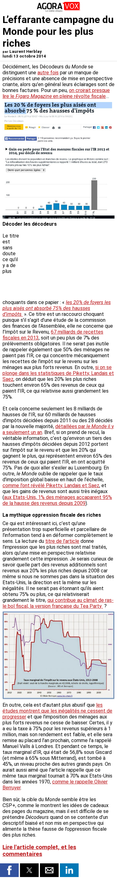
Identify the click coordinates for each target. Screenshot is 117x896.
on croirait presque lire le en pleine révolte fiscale (56, 93)
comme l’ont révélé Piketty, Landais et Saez (50, 485)
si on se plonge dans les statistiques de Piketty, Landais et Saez (58, 373)
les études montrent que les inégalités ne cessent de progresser (57, 711)
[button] (9, 870)
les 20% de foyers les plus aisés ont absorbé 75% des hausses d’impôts (56, 308)
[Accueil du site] (59, 11)
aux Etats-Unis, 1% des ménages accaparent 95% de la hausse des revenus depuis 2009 (57, 500)
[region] (68, 265)
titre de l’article (62, 541)
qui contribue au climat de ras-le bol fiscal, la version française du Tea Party (58, 603)
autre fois (48, 73)
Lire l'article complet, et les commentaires (39, 850)
